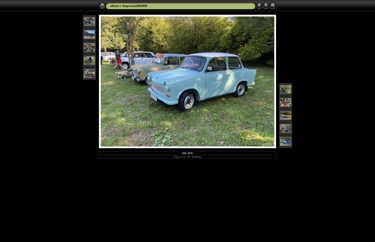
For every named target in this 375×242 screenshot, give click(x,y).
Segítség (196, 157)
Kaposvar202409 (135, 6)
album (114, 6)
